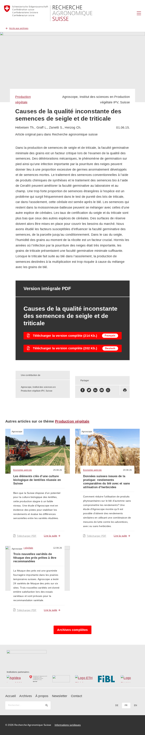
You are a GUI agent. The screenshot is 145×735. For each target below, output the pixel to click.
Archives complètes (72, 630)
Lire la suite (50, 535)
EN (135, 705)
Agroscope (17, 431)
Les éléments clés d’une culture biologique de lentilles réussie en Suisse (37, 480)
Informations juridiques (68, 724)
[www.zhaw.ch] (129, 678)
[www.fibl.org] (106, 678)
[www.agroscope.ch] (38, 678)
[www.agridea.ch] (15, 678)
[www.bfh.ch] (61, 678)
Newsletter (59, 696)
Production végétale (72, 421)
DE (116, 705)
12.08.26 (57, 548)
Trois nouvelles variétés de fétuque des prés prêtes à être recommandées (34, 557)
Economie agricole (22, 470)
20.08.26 (127, 470)
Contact (76, 696)
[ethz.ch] (84, 678)
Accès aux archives (18, 28)
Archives (25, 696)
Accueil (10, 696)
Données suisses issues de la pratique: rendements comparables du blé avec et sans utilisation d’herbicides (106, 482)
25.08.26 (57, 470)
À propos (41, 696)
